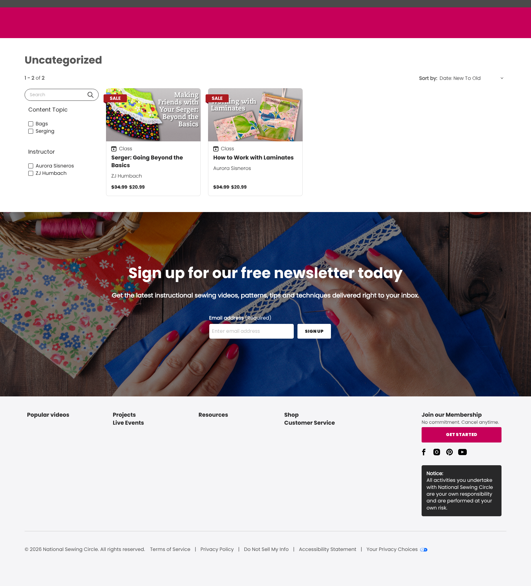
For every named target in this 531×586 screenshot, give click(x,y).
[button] (90, 94)
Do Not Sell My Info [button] (266, 549)
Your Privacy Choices (392, 549)
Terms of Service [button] (170, 549)
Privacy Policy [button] (217, 549)
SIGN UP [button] (314, 331)
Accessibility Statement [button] (327, 549)
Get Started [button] (461, 434)
